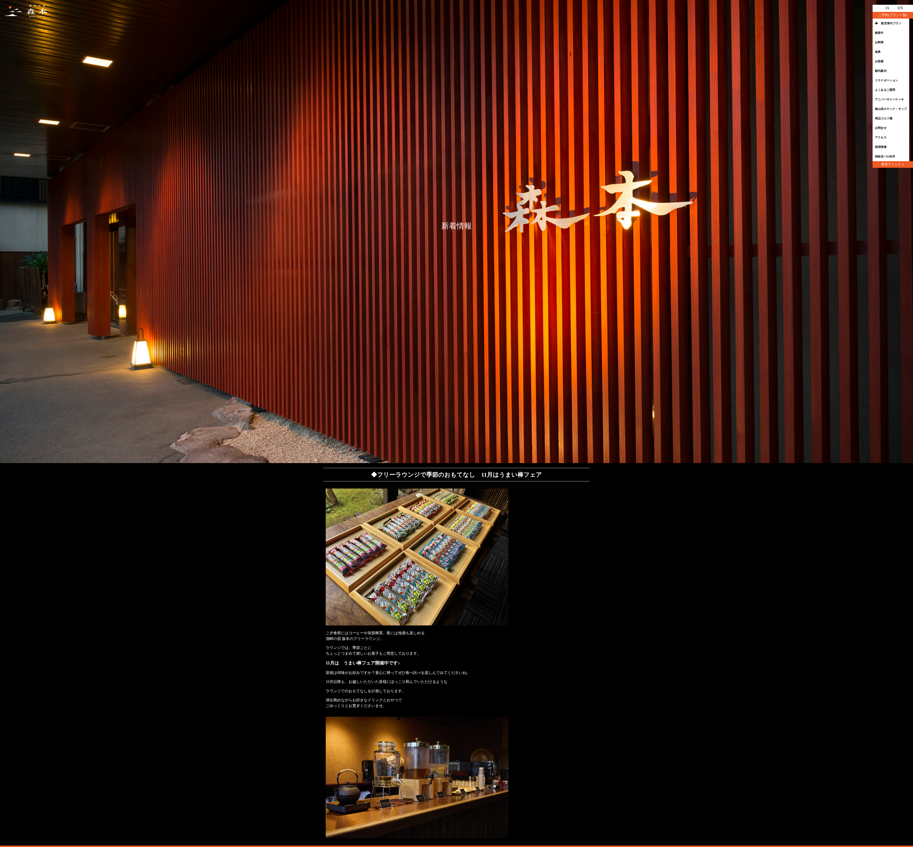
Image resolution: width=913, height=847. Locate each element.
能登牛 (879, 32)
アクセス (881, 137)
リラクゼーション (886, 80)
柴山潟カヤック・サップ (891, 109)
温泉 (878, 51)
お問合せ (881, 128)
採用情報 (881, 147)
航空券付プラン (890, 23)
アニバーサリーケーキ (889, 99)
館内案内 (881, 71)
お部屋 (879, 61)
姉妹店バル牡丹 (885, 156)
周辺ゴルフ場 (883, 118)
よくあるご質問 (885, 90)
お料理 (879, 42)
